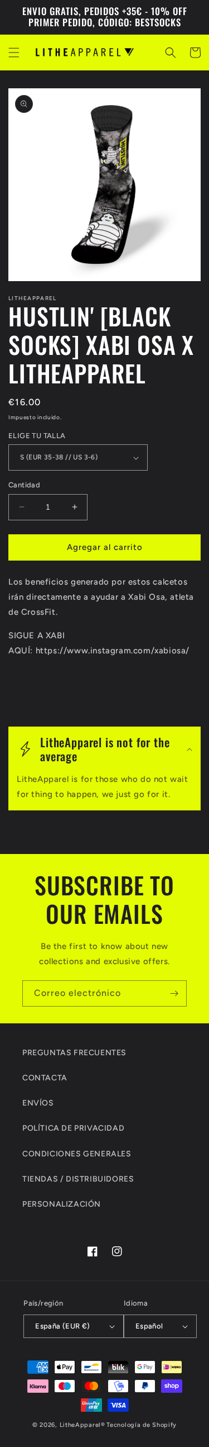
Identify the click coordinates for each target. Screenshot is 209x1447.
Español (149, 1326)
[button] (14, 52)
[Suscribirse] (174, 993)
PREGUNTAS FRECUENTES (74, 1052)
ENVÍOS (38, 1103)
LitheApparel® (82, 1425)
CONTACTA (44, 1078)
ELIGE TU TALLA (37, 435)
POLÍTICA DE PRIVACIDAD (73, 1128)
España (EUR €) (62, 1326)
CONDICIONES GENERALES (77, 1154)
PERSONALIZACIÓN (61, 1204)
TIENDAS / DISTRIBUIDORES (78, 1179)
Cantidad (24, 485)
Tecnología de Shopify (141, 1425)
